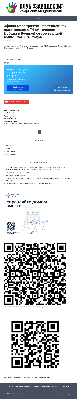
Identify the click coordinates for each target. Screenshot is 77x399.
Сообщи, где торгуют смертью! (17, 172)
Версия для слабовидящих (18, 101)
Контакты (55, 386)
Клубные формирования (23, 386)
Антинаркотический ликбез (16, 175)
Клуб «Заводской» (10, 393)
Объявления (10, 151)
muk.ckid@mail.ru (10, 118)
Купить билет (65, 386)
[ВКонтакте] (5, 63)
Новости (9, 148)
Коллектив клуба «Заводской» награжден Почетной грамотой (29, 183)
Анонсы (14, 40)
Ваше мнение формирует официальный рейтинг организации (27, 377)
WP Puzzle (70, 395)
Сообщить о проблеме (18, 88)
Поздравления (11, 154)
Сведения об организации (41, 386)
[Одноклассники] (8, 63)
